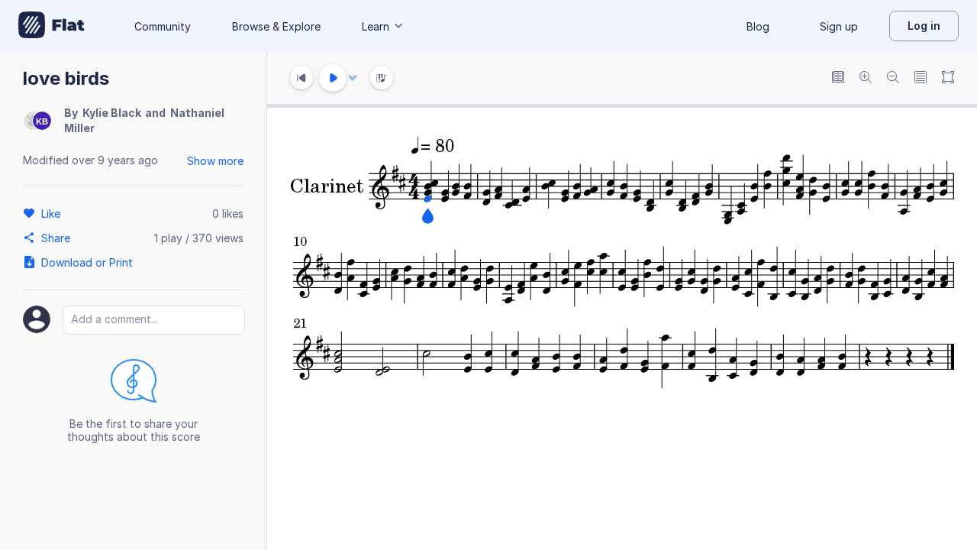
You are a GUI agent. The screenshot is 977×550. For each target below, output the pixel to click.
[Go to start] (301, 77)
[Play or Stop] (333, 78)
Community (162, 26)
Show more (215, 160)
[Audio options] (353, 78)
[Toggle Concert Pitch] (838, 78)
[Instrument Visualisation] (381, 77)
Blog (757, 26)
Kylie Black (111, 112)
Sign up (839, 26)
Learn (375, 26)
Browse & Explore (276, 26)
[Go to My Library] (51, 25)
